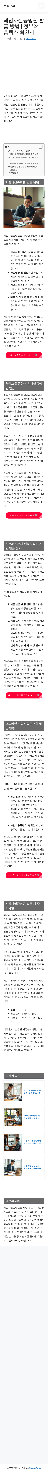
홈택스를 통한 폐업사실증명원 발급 (24, 154)
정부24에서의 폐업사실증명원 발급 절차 (25, 158)
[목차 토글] (39, 147)
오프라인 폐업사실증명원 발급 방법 (24, 163)
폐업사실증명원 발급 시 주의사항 (23, 166)
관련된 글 (13, 170)
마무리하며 (14, 173)
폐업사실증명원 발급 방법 (18, 151)
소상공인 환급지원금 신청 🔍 (24, 515)
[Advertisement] (24, 69)
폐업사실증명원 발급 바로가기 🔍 (24, 695)
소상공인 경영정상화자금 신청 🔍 (24, 875)
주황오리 (9, 5)
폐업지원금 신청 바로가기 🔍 (24, 355)
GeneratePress (35, 1468)
